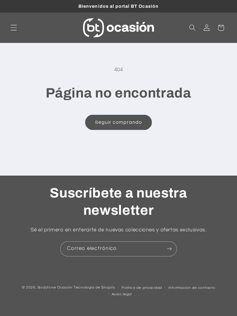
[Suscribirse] (169, 248)
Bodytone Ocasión (55, 287)
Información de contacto (191, 287)
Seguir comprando (118, 122)
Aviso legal (122, 294)
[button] (13, 28)
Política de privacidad (142, 287)
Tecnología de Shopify (94, 287)
